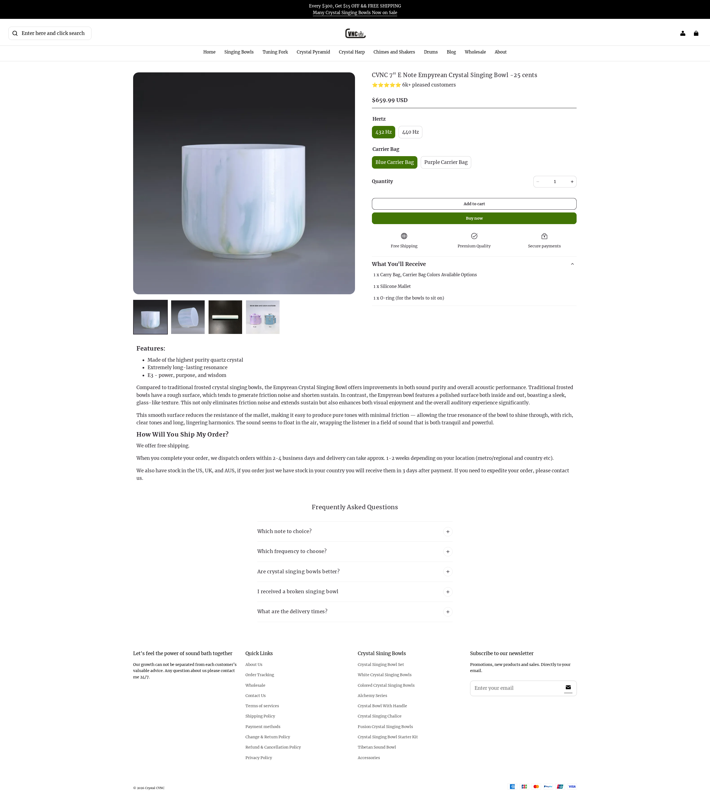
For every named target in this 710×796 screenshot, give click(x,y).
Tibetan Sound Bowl (377, 747)
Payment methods (262, 726)
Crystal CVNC (154, 788)
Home (209, 52)
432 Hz (384, 132)
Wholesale (475, 52)
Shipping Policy (260, 716)
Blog (451, 52)
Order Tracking (259, 674)
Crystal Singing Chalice (380, 716)
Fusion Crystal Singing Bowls (385, 726)
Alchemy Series (372, 695)
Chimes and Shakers (394, 52)
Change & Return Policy (267, 736)
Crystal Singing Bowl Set (381, 664)
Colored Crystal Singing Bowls (386, 685)
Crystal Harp (352, 52)
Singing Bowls (239, 52)
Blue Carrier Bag (395, 162)
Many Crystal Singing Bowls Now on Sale (355, 12)
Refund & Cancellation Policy (273, 747)
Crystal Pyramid (313, 52)
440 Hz (410, 132)
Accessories (369, 757)
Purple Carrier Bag (446, 162)
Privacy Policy (258, 757)
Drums (431, 52)
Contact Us (255, 695)
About (501, 52)
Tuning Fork (275, 52)
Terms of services (262, 705)
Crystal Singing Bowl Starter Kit (388, 736)
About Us (253, 664)
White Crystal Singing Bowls (385, 674)
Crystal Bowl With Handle (382, 705)
